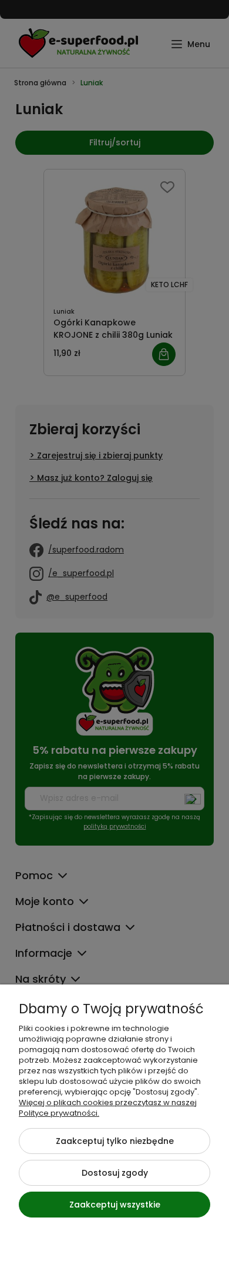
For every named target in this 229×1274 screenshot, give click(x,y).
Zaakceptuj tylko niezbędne (115, 1141)
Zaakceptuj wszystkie (114, 1204)
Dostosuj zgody (115, 1173)
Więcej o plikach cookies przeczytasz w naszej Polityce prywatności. (108, 1108)
